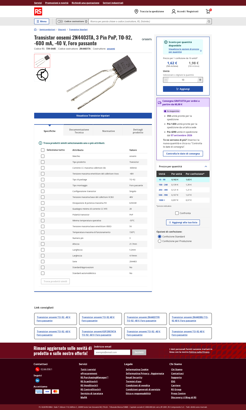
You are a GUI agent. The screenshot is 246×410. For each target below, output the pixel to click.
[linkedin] (37, 380)
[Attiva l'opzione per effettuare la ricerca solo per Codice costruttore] (86, 21)
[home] (35, 29)
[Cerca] (209, 21)
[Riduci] (166, 79)
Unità (166, 71)
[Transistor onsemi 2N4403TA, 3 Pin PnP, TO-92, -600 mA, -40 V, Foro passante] (101, 82)
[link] (185, 50)
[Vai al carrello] (208, 11)
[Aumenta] (200, 79)
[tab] (48, 130)
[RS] (38, 11)
